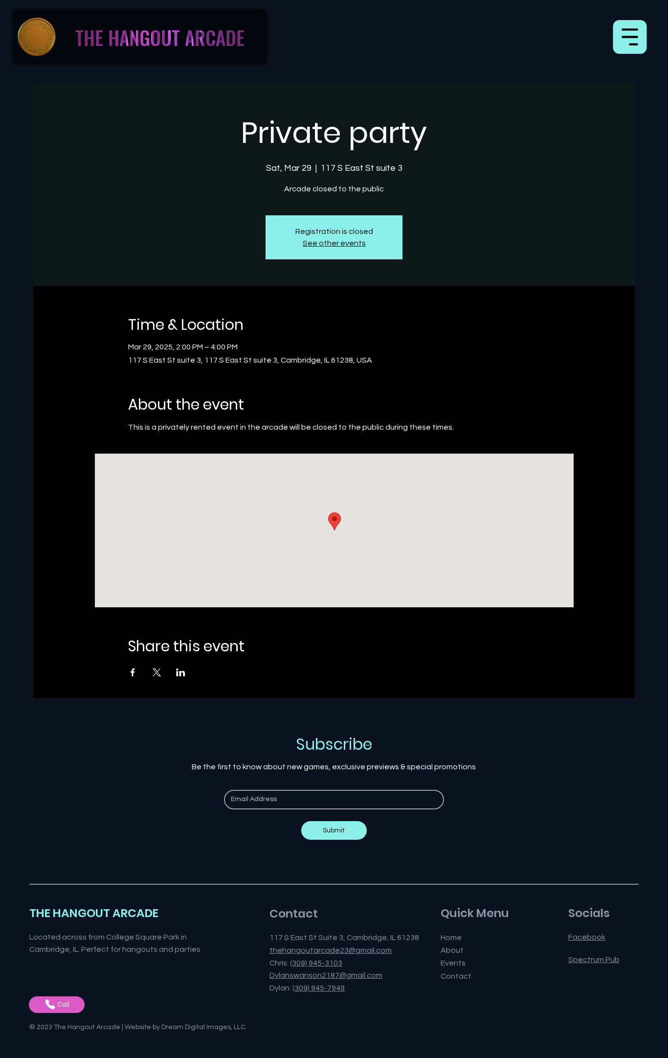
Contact (456, 976)
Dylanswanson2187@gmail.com (325, 975)
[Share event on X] (156, 672)
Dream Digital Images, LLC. (204, 1027)
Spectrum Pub (594, 960)
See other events (334, 243)
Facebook (586, 937)
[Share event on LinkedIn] (180, 672)
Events (453, 963)
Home (451, 938)
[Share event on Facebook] (132, 672)
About (452, 950)
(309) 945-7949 (318, 988)
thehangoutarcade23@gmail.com (330, 950)
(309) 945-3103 (316, 963)
